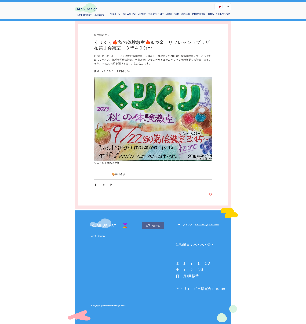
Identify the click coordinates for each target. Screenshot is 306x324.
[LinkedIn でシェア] (111, 184)
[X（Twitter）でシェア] (103, 184)
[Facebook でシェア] (95, 184)
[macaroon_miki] (125, 225)
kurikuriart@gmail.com (207, 224)
